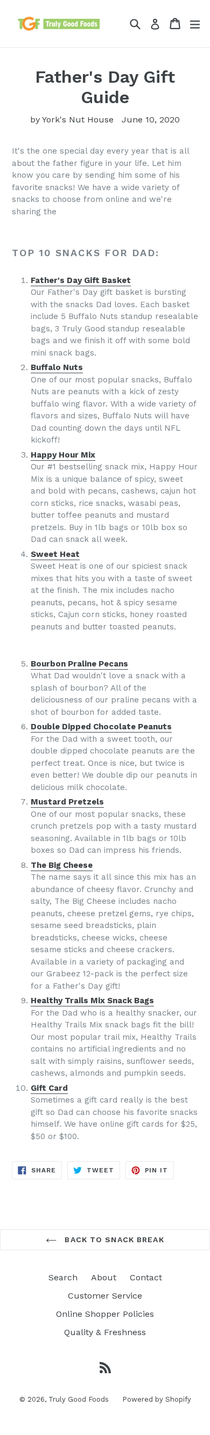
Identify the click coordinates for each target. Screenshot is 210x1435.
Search (63, 1277)
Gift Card (49, 1088)
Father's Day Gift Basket (81, 280)
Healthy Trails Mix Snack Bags (92, 1000)
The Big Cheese (62, 865)
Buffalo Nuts (57, 367)
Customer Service (105, 1296)
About (103, 1277)
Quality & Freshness (105, 1332)
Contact (146, 1277)
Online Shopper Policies (105, 1314)
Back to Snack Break (113, 1239)
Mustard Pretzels (67, 802)
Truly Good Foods (78, 1399)
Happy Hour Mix (63, 455)
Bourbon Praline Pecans (79, 664)
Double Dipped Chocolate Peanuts (101, 726)
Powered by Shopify (156, 1399)
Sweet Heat (55, 554)
